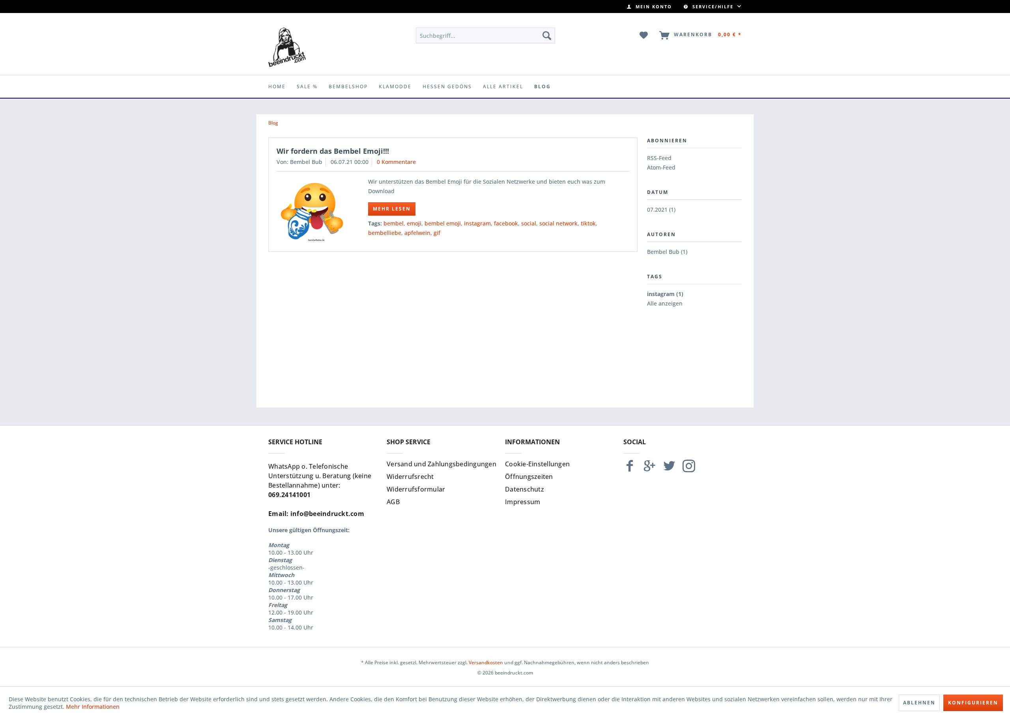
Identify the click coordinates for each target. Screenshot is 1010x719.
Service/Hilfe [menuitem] (712, 6)
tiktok (588, 223)
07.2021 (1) (661, 209)
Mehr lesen (392, 208)
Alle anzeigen (665, 303)
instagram (477, 223)
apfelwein (417, 233)
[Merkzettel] (644, 35)
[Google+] (649, 469)
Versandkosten (486, 662)
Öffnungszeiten (529, 476)
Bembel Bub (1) (667, 251)
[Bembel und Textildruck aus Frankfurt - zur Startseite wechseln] (287, 47)
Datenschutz (524, 489)
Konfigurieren (973, 702)
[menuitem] (649, 6)
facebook (506, 223)
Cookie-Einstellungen (537, 464)
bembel (393, 223)
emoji (414, 223)
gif (437, 233)
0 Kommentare (396, 162)
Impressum (522, 501)
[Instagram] (689, 469)
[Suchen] (547, 35)
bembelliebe (384, 233)
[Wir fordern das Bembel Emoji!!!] (312, 211)
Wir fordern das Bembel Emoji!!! (333, 151)
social (528, 223)
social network (558, 223)
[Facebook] (629, 469)
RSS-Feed (659, 158)
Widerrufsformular (416, 489)
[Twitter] (669, 469)
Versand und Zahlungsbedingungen (441, 464)
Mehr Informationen (93, 706)
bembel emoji (443, 223)
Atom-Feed (661, 167)
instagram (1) (665, 294)
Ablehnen (919, 702)
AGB (393, 501)
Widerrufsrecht (410, 476)
